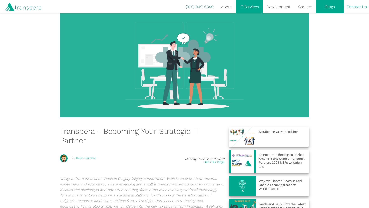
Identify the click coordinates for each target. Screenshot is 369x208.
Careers (305, 6)
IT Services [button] (249, 6)
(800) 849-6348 (199, 6)
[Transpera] (21, 7)
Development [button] (279, 6)
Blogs (330, 6)
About (226, 6)
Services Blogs (214, 162)
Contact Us (357, 6)
